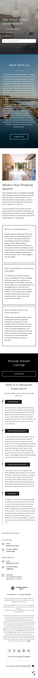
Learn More (19, 374)
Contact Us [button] (19, 136)
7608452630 (9, 569)
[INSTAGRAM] (9, 651)
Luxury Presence (23, 656)
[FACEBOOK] (14, 651)
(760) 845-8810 (10, 551)
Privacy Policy (26, 666)
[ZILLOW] (19, 651)
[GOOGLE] (24, 651)
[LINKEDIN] (28, 651)
